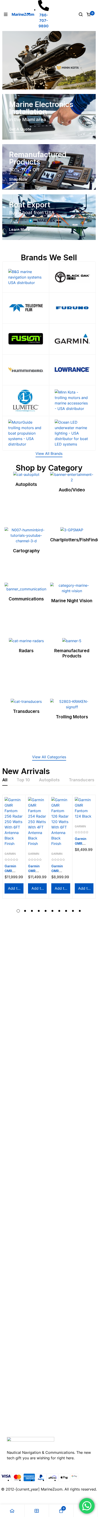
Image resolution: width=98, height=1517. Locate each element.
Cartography (26, 550)
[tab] (5, 780)
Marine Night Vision (71, 600)
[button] (49, 454)
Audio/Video (72, 490)
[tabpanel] (49, 854)
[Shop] (37, 1510)
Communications (26, 599)
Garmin (10, 853)
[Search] (81, 14)
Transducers (26, 711)
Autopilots (26, 484)
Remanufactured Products (71, 653)
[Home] (12, 1510)
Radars (26, 650)
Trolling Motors (72, 716)
